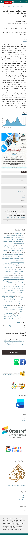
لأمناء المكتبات (22, 500)
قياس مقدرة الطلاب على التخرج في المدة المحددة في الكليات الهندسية (13, 269)
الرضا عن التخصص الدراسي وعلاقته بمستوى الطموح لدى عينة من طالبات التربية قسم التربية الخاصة (13, 247)
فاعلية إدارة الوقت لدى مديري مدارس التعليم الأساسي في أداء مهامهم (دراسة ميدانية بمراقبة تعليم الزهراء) (13, 279)
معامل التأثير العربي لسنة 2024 (17, 485)
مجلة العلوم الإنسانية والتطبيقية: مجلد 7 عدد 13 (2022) (13, 282)
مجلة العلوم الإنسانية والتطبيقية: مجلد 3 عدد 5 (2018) (13, 259)
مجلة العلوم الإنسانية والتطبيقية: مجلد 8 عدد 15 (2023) (13, 250)
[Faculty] (14, 389)
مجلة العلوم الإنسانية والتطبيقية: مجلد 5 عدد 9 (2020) (13, 242)
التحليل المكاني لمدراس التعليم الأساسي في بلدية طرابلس (13, 306)
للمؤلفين (24, 498)
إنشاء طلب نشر (14, 352)
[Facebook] (23, 365)
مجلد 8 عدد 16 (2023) (11, 7)
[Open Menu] (1, 1)
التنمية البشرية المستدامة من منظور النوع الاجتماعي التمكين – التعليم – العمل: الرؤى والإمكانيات (13, 315)
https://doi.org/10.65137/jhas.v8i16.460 (14, 28)
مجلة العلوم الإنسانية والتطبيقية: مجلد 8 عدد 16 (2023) (13, 293)
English (24, 420)
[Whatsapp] (16, 365)
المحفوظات (19, 7)
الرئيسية (25, 7)
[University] (22, 389)
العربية (24, 418)
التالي (18, 322)
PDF (23, 172)
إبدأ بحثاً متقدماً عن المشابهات (12, 326)
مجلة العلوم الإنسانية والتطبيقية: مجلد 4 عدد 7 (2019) (13, 265)
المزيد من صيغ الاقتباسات (9, 220)
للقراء (24, 495)
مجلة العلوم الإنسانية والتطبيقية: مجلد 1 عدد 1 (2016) (13, 318)
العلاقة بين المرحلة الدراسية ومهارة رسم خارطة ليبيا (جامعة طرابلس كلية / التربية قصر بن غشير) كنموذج (13, 256)
